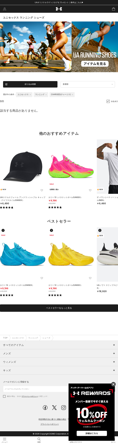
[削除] (30, 95)
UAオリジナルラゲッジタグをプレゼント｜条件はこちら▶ (59, 2)
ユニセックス (18, 338)
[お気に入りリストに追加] (42, 190)
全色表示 (114, 101)
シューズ (46, 338)
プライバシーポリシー (30, 396)
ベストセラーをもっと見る (59, 308)
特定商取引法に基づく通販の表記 (52, 419)
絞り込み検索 (30, 84)
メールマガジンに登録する (16, 381)
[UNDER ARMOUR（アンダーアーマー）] (59, 9)
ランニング (33, 338)
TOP (5, 338)
